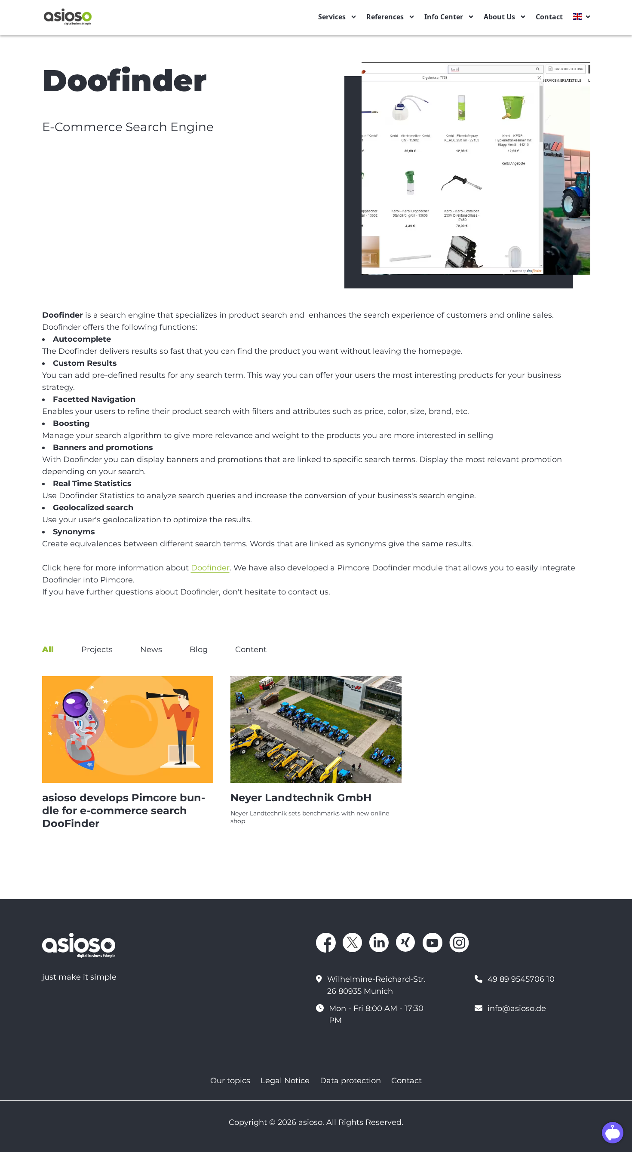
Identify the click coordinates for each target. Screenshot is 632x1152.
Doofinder (210, 568)
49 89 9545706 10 (521, 979)
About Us (499, 16)
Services (332, 16)
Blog (199, 649)
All (48, 649)
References (385, 16)
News (151, 649)
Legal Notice (285, 1080)
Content (251, 649)
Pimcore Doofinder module (390, 568)
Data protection (350, 1080)
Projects (97, 649)
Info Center (443, 16)
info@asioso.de (517, 1008)
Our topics (230, 1080)
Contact (549, 16)
